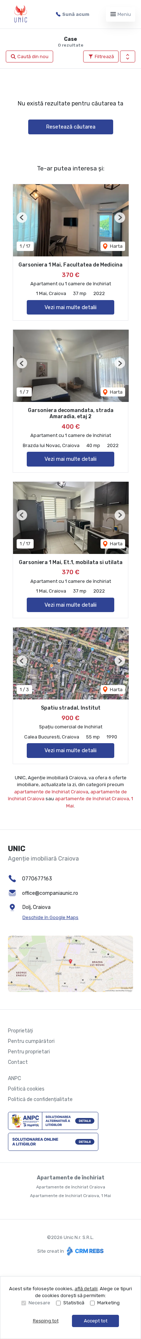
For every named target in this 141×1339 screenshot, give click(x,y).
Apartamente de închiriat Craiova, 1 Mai (70, 1195)
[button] (127, 57)
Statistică (73, 1302)
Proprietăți (20, 1031)
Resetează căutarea (70, 127)
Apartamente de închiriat (70, 1178)
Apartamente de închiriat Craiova (70, 1187)
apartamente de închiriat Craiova (51, 791)
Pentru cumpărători (31, 1041)
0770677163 (37, 879)
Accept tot (95, 1320)
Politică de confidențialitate (40, 1099)
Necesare (39, 1302)
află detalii (86, 1288)
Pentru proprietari (29, 1052)
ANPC (14, 1078)
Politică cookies (26, 1089)
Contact (18, 1062)
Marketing (108, 1302)
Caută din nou (32, 56)
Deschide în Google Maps (50, 917)
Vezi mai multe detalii (70, 307)
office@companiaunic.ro (50, 893)
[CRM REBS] (84, 1251)
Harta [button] (116, 246)
